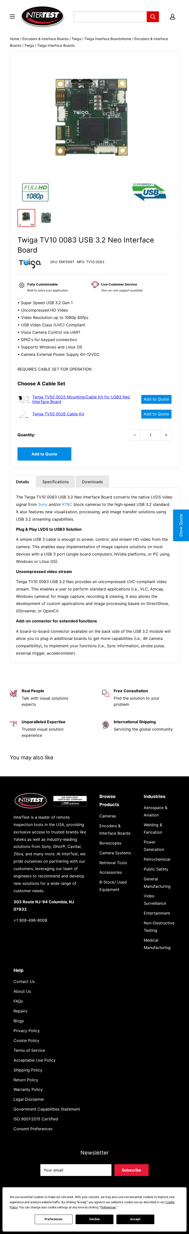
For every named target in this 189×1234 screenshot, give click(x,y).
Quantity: (26, 434)
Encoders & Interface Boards (45, 39)
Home (14, 39)
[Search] (153, 16)
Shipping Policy (28, 1070)
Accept (135, 1219)
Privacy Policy (27, 1030)
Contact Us (24, 981)
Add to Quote (156, 399)
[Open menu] (12, 16)
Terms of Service (29, 1050)
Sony (42, 504)
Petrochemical (157, 859)
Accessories (110, 872)
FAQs (18, 1001)
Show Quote (180, 525)
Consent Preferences (33, 1128)
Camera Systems (115, 852)
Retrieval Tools (113, 862)
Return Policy (26, 1079)
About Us (22, 991)
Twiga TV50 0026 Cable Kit (58, 414)
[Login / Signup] (172, 16)
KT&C (67, 504)
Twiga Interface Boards (103, 39)
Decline (94, 1219)
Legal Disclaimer (29, 1099)
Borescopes (110, 843)
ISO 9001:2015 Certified (36, 1118)
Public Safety (156, 869)
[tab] (22, 482)
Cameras (107, 815)
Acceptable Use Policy (35, 1060)
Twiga (76, 39)
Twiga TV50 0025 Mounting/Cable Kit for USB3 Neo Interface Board (81, 399)
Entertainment (157, 913)
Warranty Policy (28, 1089)
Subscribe (131, 1170)
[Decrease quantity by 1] (134, 435)
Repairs (20, 1010)
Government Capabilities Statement (47, 1109)
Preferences (54, 1219)
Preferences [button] (108, 1207)
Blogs (19, 1020)
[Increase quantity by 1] (166, 435)
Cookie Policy (26, 1040)
